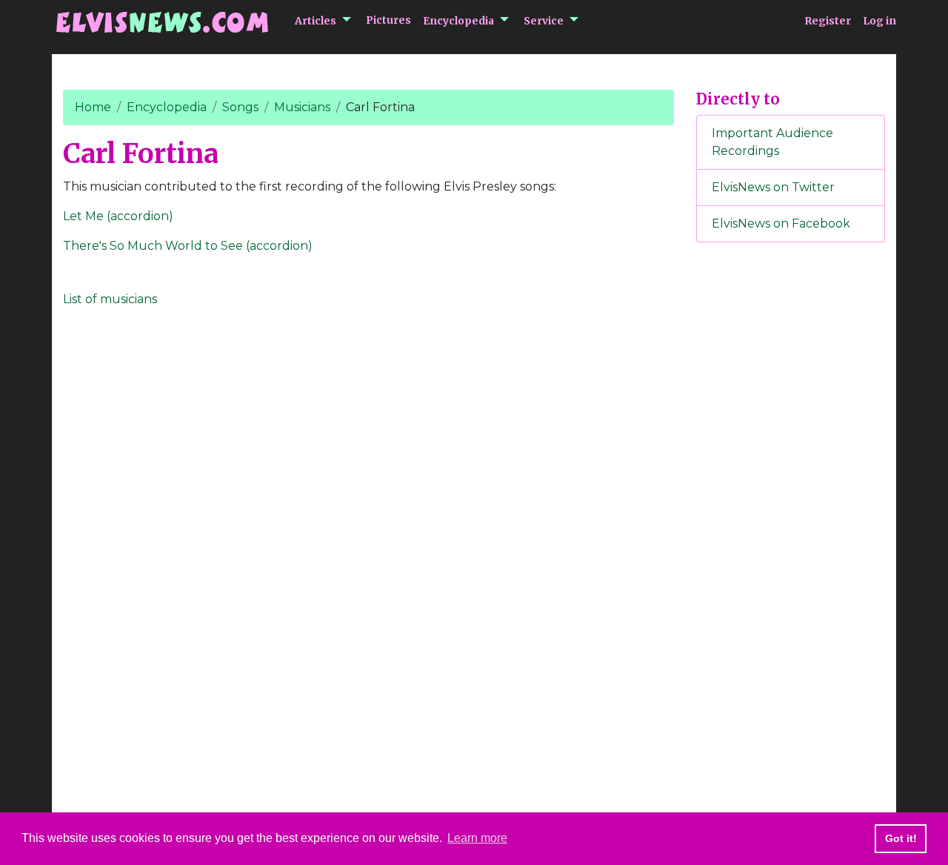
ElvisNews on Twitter (773, 187)
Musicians (302, 107)
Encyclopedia (458, 20)
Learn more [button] (477, 838)
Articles (315, 20)
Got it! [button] (901, 838)
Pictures (388, 20)
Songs (240, 107)
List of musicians (110, 299)
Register (827, 20)
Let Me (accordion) (118, 216)
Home (93, 107)
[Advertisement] (791, 500)
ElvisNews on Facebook (781, 223)
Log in (879, 20)
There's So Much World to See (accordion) (188, 246)
